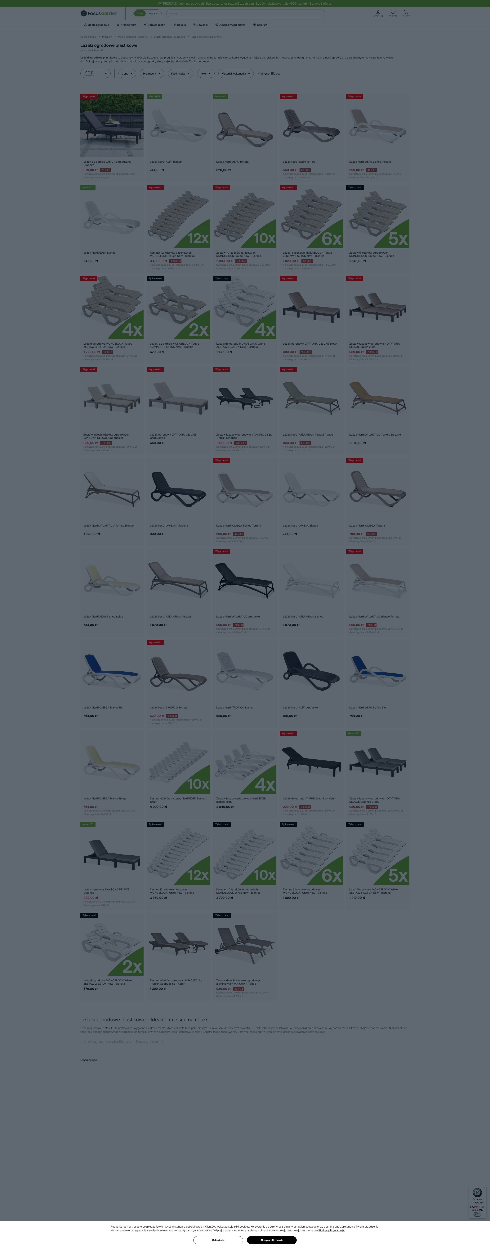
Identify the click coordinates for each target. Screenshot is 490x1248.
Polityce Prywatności (332, 1230)
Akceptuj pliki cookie (272, 1240)
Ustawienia (218, 1240)
